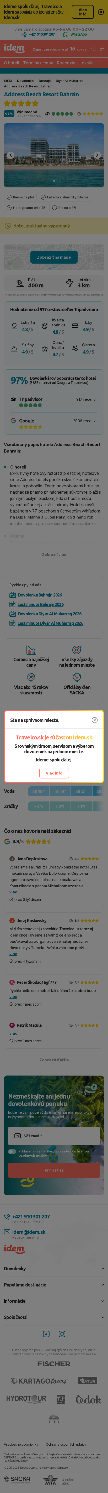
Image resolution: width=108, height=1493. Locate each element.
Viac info (54, 773)
